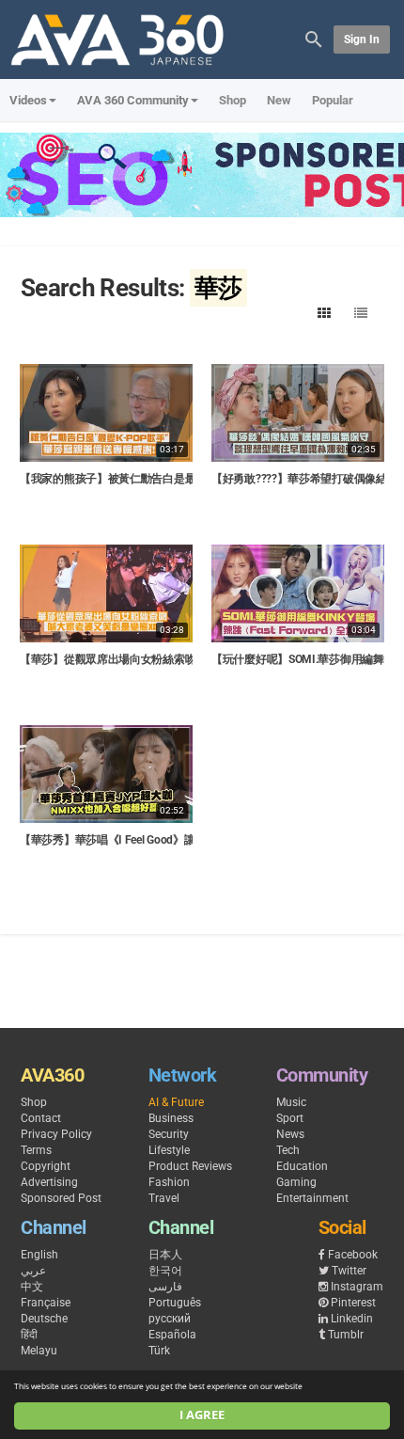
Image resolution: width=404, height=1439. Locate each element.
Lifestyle (169, 1150)
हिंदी (29, 1334)
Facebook (353, 1254)
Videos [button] (28, 100)
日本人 (165, 1254)
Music (291, 1102)
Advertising (49, 1182)
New (279, 100)
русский (169, 1318)
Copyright (45, 1166)
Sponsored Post (61, 1198)
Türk (159, 1350)
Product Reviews (190, 1166)
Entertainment (312, 1198)
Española (172, 1334)
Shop (232, 100)
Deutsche (44, 1318)
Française (45, 1302)
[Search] (314, 38)
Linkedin (352, 1318)
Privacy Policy (56, 1134)
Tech (288, 1150)
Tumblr (346, 1334)
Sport (289, 1118)
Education (302, 1166)
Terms (36, 1150)
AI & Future (176, 1102)
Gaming (296, 1182)
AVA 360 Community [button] (133, 100)
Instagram (357, 1286)
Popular (332, 100)
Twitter (349, 1270)
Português (174, 1302)
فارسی (165, 1286)
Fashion (169, 1182)
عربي (33, 1270)
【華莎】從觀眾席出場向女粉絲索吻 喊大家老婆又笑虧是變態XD (177, 659)
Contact (41, 1118)
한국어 (165, 1270)
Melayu (39, 1350)
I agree (202, 1415)
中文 (32, 1286)
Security (168, 1134)
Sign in (362, 39)
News (290, 1134)
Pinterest (353, 1302)
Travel (163, 1198)
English (39, 1254)
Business (171, 1118)
